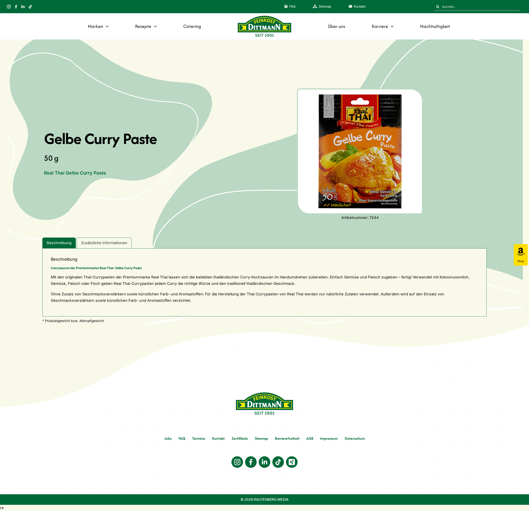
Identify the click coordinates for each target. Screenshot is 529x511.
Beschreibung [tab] (59, 243)
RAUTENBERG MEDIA (271, 499)
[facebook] (16, 6)
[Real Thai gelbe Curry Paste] (360, 151)
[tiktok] (30, 6)
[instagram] (9, 6)
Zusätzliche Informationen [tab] (104, 243)
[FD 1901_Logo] (264, 16)
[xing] (292, 462)
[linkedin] (23, 6)
